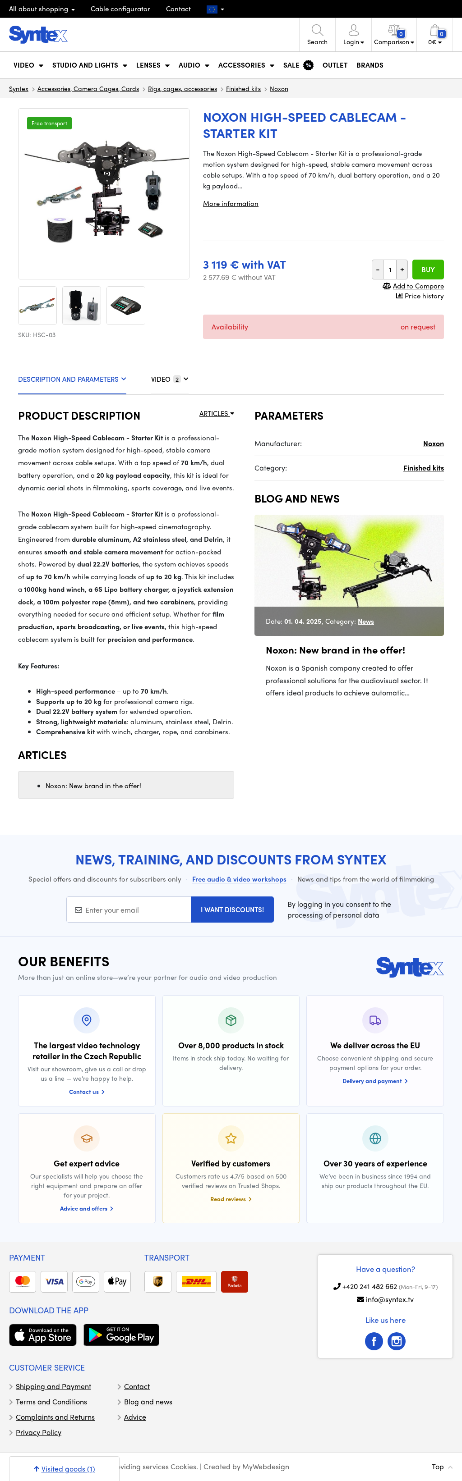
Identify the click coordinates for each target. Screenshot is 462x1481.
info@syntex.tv (390, 1299)
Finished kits (243, 88)
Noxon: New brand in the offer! (93, 786)
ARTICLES (214, 413)
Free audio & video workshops (239, 879)
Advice (135, 1417)
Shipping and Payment (53, 1386)
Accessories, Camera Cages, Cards (88, 88)
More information (231, 203)
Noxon (279, 88)
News (366, 621)
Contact (178, 9)
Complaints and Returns (55, 1417)
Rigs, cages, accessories (182, 88)
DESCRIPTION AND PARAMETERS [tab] (68, 379)
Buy (428, 269)
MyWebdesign (265, 1466)
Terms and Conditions (51, 1401)
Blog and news (148, 1401)
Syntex (18, 88)
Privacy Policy (38, 1432)
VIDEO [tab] (165, 379)
